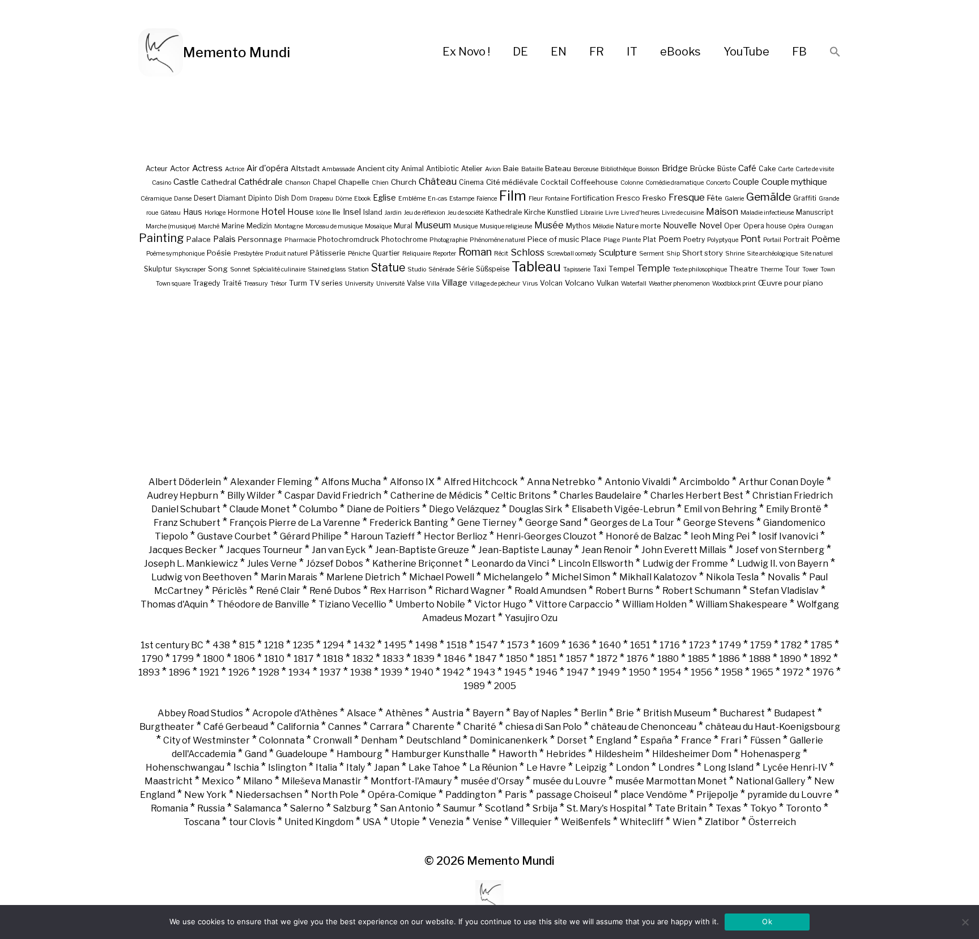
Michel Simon (581, 577)
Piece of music (553, 239)
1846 (455, 658)
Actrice (234, 169)
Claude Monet (259, 509)
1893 (149, 672)
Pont (750, 238)
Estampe (461, 198)
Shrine (734, 253)
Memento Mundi (236, 52)
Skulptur (158, 269)
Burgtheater (166, 726)
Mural (403, 226)
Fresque (687, 197)
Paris (516, 794)
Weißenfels (586, 822)
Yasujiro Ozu (531, 618)
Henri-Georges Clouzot (546, 536)
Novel (710, 225)
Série (465, 269)
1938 (361, 672)
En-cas (437, 198)
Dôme (343, 198)
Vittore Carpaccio (574, 604)
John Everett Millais (683, 550)
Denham (379, 740)
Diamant (232, 198)
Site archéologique (772, 253)
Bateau (558, 168)
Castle (186, 181)
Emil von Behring (720, 509)
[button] (835, 52)
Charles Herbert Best (696, 495)
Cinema (471, 182)
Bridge (675, 168)
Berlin (594, 713)
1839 (424, 658)
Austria (447, 713)
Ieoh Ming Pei (720, 536)
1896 (179, 672)
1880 (668, 658)
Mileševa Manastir (321, 781)
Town (827, 269)
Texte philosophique (699, 269)
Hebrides (566, 754)
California (298, 726)
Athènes (404, 713)
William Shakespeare (742, 604)
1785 (821, 645)
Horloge (215, 212)
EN (559, 51)
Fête (714, 197)
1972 (792, 672)
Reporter (444, 253)
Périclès (229, 590)
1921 (209, 672)
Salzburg (352, 808)
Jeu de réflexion (424, 212)
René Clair (278, 590)
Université (390, 283)
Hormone (243, 212)
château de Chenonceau (643, 726)
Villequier (531, 822)
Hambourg (359, 754)
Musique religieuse (506, 226)
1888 (760, 658)
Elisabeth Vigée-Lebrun (623, 509)
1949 (609, 672)
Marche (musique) (171, 226)
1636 (579, 645)
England (613, 740)
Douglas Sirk (536, 509)
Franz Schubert (187, 522)
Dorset (572, 740)
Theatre (743, 268)
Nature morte (638, 226)
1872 (607, 658)
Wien (684, 822)
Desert (205, 198)
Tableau (536, 266)
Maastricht (168, 781)
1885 (698, 658)
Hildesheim (619, 754)
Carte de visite (814, 169)
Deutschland (433, 740)
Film (512, 196)
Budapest (794, 713)
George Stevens (718, 522)
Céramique (156, 198)
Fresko (654, 197)
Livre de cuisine (683, 212)
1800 (213, 658)
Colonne (631, 182)
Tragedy (206, 283)
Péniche (359, 253)
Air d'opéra (267, 168)
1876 (637, 658)
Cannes (344, 726)
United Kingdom (319, 822)
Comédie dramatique (674, 182)
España (656, 740)
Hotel (273, 211)
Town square (173, 283)
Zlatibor (722, 822)
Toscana (202, 822)
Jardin (393, 212)
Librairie (591, 212)
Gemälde (768, 196)
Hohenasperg (770, 754)
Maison (722, 211)
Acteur (157, 168)
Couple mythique (794, 181)
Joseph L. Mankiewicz (191, 563)
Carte (785, 169)
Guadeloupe (301, 754)
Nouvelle (680, 225)
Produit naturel (286, 253)
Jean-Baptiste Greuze (422, 550)
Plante (631, 240)
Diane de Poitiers (383, 509)
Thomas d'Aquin (174, 604)
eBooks (680, 51)
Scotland (504, 808)
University (359, 283)
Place (591, 239)
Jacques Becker (182, 550)
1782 (791, 645)
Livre (612, 212)
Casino (161, 182)
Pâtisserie (328, 252)
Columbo (318, 509)
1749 (730, 645)
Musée (549, 225)
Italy (355, 767)
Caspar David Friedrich (332, 495)
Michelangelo (513, 577)
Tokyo (763, 808)
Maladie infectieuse (767, 212)
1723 (699, 645)
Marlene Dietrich (363, 577)
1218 (274, 645)
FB (799, 51)
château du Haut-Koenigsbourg (772, 726)
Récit (501, 253)
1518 (456, 645)
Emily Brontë (793, 509)
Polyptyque (722, 240)
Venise (487, 822)
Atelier (472, 168)
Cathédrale (261, 181)
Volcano (579, 282)
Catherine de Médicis (436, 495)
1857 (577, 658)
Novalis (784, 577)
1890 (790, 658)
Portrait (796, 239)
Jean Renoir (606, 550)
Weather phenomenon (679, 283)
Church (403, 181)
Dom (299, 198)
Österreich (772, 822)
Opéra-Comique (402, 794)
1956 (701, 672)
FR (596, 51)
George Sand (553, 522)
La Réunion (493, 767)
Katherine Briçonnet (417, 563)
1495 (395, 645)
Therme (771, 269)
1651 (640, 645)
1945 (515, 672)
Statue (388, 267)
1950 (639, 672)
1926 (238, 672)
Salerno (307, 808)
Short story (702, 252)
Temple (653, 268)
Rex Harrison (398, 590)
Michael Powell (441, 577)
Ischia (246, 767)
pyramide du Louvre (789, 794)
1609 (548, 645)
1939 (391, 672)
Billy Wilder (251, 495)
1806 (244, 658)
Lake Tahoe (434, 767)
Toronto (803, 808)
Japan (386, 767)
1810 (274, 658)
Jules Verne (272, 563)
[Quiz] (160, 52)
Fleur (536, 198)
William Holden (654, 604)
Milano (258, 781)
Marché (208, 226)
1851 (547, 658)
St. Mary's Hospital (606, 808)
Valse (415, 283)
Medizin (259, 226)
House (300, 211)
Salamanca (257, 808)
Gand (256, 754)
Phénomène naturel (497, 240)
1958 (732, 672)
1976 (823, 672)
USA (372, 822)
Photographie (448, 240)
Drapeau (321, 198)
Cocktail (554, 182)
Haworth (518, 754)
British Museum (676, 713)
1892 (820, 658)
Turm (298, 282)
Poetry (694, 239)
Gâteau (170, 212)
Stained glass (327, 269)
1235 (303, 645)
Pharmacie (300, 240)
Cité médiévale (512, 181)
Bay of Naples (542, 713)
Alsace (361, 713)
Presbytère (248, 253)
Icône (323, 212)
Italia (326, 767)
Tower (810, 269)
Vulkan (608, 283)
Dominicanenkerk (509, 740)
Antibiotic (442, 168)
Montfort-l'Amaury (411, 781)
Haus (192, 211)
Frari (731, 740)
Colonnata (281, 740)
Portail (772, 240)
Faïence (486, 198)
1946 (546, 672)
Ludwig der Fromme (685, 563)
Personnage (260, 239)
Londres (676, 767)
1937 (330, 672)
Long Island (729, 767)
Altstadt (305, 168)
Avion (493, 169)
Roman (475, 251)
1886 (729, 658)
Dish (282, 198)
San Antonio (407, 808)
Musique (465, 226)
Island (372, 212)
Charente (433, 726)
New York (205, 794)
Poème (825, 238)
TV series (326, 282)
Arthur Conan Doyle (781, 482)
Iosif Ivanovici (788, 536)
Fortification (592, 197)
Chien (380, 182)
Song (218, 268)
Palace (198, 239)
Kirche (534, 212)
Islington (287, 767)
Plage (611, 240)
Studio (416, 269)
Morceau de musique (334, 226)
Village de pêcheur (495, 283)
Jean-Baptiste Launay (525, 550)
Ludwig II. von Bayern (782, 563)
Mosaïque (378, 226)
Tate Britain (680, 808)
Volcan (551, 283)
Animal (412, 168)
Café (747, 168)
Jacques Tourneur (264, 550)
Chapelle (353, 181)
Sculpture (618, 252)
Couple (746, 181)
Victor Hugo (500, 604)
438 (221, 645)
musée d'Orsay (492, 781)
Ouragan (820, 226)
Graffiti (804, 198)
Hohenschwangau (185, 767)
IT (632, 51)
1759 (761, 645)
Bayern (488, 713)
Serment (651, 253)
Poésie (219, 252)
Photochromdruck (348, 239)
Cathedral (218, 181)
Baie (511, 168)
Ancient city (378, 168)
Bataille (532, 169)
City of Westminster (206, 740)
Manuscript (814, 212)
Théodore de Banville (263, 604)
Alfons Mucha (351, 482)
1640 (610, 645)
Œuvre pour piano (790, 282)
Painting (161, 238)
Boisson (648, 169)
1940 (422, 672)
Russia (211, 808)
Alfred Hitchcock (481, 482)
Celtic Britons (521, 495)
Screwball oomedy (572, 253)
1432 (364, 645)
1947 (578, 672)
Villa (433, 283)
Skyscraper (190, 269)
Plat (649, 239)
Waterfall (633, 283)
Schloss (527, 252)
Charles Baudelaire (600, 495)
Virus (530, 283)
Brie (625, 713)
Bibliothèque (618, 169)
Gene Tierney (486, 522)
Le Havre (546, 767)
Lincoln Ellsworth (595, 563)
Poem (669, 239)
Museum (433, 225)
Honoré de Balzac (644, 536)
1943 (484, 672)
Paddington (470, 794)
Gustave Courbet (234, 536)
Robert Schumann (701, 590)
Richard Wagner (470, 590)
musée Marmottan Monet (671, 781)
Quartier (386, 253)
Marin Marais (289, 577)
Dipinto (260, 198)
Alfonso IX (412, 482)
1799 (183, 658)
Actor (180, 168)
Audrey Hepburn (182, 495)
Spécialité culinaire (279, 269)
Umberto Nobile (430, 604)
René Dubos (335, 590)
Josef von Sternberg (779, 550)
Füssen (765, 740)
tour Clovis (252, 822)
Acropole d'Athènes (295, 713)
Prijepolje (717, 794)
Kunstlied (562, 212)
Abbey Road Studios (200, 713)
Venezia (446, 822)
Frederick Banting (408, 522)
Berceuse (585, 169)
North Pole (335, 794)
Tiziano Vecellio (352, 604)
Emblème (411, 198)
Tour (792, 269)
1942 (453, 672)
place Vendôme (653, 794)
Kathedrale (504, 212)
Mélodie (603, 226)
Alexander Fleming (271, 482)
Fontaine (557, 198)
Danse (182, 198)
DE (520, 51)
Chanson (297, 182)
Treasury (256, 283)
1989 (474, 686)
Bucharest (742, 713)
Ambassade (338, 169)
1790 (152, 658)
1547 (487, 645)
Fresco (628, 197)
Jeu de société (465, 212)
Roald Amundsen (550, 590)
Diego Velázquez (464, 509)
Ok (767, 921)
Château (438, 181)
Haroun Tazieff (383, 536)
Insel (352, 211)
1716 (669, 645)
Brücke (702, 168)
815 (247, 645)
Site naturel (816, 253)
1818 (333, 658)
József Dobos (334, 563)
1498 (426, 645)
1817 (303, 658)
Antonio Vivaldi (637, 482)
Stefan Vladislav (784, 590)
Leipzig (591, 767)
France (696, 740)
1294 (333, 645)
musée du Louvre (569, 781)
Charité (479, 726)
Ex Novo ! (466, 51)
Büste (726, 168)
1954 (670, 672)
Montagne (288, 226)
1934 (299, 672)
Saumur (459, 808)
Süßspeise (492, 269)
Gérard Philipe (311, 536)
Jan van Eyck (339, 550)
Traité (231, 283)
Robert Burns (624, 590)
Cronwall (332, 740)
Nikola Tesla (732, 577)
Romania (169, 808)
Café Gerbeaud (235, 726)
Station (358, 269)
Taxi (599, 269)
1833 (393, 658)
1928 (268, 672)
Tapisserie (576, 269)
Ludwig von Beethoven (201, 577)
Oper (732, 226)
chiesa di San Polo (543, 726)
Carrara (386, 726)
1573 (518, 645)
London (632, 767)
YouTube (746, 51)
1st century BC (172, 645)
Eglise (384, 197)
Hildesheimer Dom (691, 754)
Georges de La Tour (632, 522)
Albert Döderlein (184, 482)
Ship (673, 253)
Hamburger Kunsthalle (440, 754)
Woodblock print (734, 283)
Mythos (578, 226)
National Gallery (770, 781)
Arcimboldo (704, 482)
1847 (486, 658)
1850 (516, 658)
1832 (362, 658)
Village (454, 282)
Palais (224, 239)
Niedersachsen (269, 794)
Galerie (734, 198)
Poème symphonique (175, 253)
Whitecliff (641, 822)
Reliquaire (416, 253)
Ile (336, 211)
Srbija (545, 808)
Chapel (324, 182)
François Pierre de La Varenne (294, 522)
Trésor (278, 283)
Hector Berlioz (455, 536)
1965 (762, 672)
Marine (233, 226)
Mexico (218, 781)
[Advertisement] (489, 381)
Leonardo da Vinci (510, 563)
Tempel (621, 268)
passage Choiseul (573, 794)
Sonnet (240, 269)
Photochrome (404, 239)
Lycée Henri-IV (795, 767)
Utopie (405, 822)
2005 (505, 686)
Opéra (796, 226)
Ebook (362, 198)
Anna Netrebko (561, 482)
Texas (728, 808)
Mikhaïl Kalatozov (658, 577)
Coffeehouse (594, 181)
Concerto (718, 182)
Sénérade (441, 269)
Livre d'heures (640, 212)
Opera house (764, 226)
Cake (767, 168)
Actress (207, 168)
